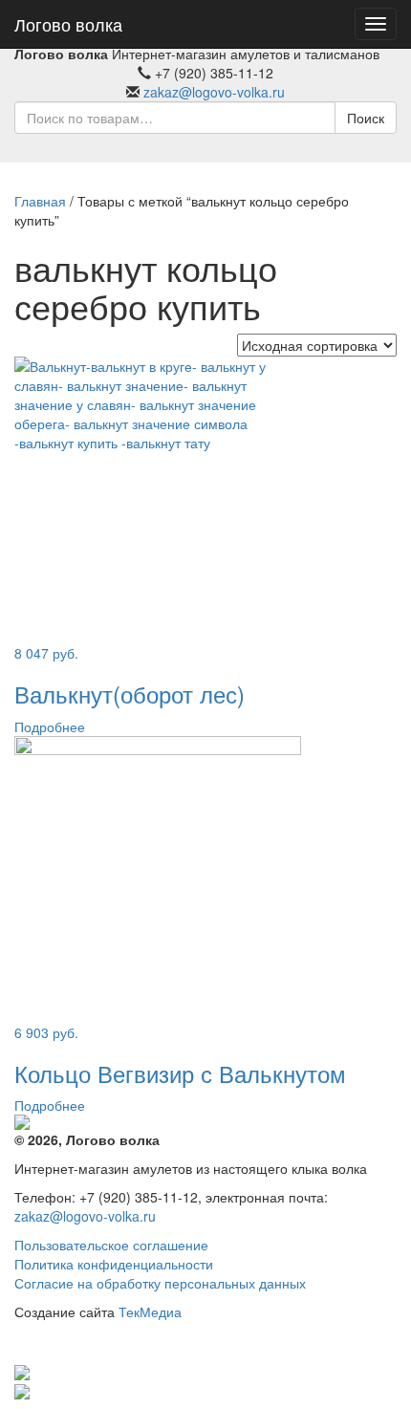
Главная (40, 200)
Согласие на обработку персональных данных (160, 1282)
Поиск (365, 117)
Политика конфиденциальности (113, 1263)
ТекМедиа (150, 1311)
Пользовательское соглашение (111, 1244)
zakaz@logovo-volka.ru (214, 91)
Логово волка (68, 23)
